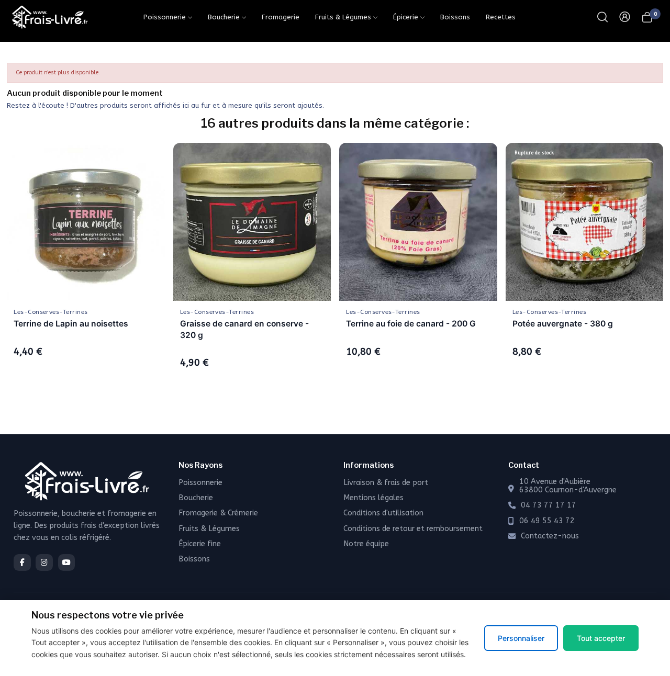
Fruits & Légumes (209, 528)
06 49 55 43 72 (547, 521)
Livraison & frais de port (385, 482)
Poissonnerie (200, 482)
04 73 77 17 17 (548, 505)
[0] (647, 17)
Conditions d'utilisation (383, 513)
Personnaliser (521, 638)
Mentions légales (373, 497)
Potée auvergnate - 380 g (562, 324)
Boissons (194, 559)
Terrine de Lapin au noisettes (71, 324)
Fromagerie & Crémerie (218, 513)
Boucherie (195, 497)
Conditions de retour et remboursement (413, 528)
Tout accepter (601, 638)
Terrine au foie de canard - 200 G (411, 324)
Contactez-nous (550, 536)
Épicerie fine (199, 543)
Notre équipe (366, 543)
